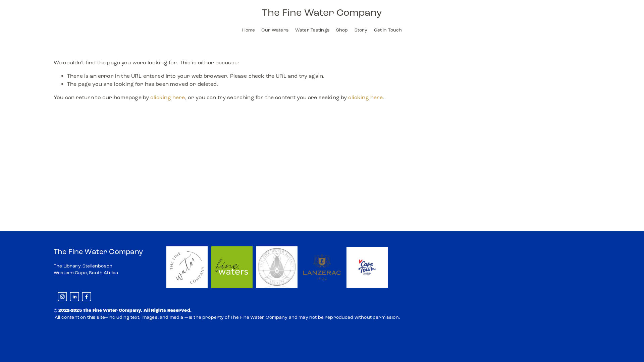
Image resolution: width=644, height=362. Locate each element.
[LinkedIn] (74, 296)
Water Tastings (312, 30)
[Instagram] (62, 296)
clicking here (167, 97)
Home (248, 30)
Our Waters (274, 30)
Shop (342, 30)
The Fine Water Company (322, 12)
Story (361, 30)
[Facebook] (86, 296)
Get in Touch (388, 30)
